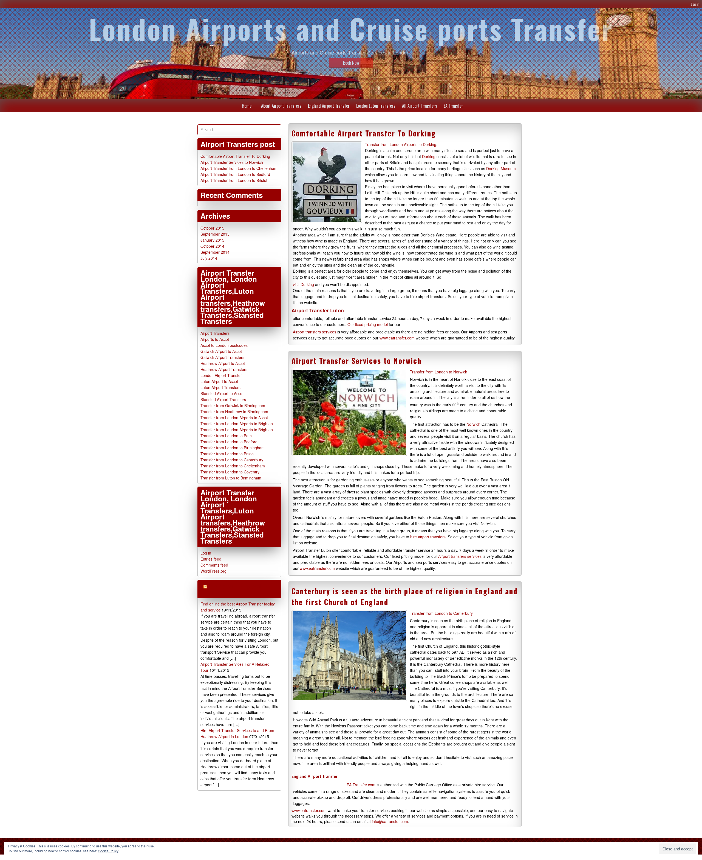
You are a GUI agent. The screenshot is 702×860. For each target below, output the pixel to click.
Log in (695, 4)
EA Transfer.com (361, 784)
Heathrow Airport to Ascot (222, 363)
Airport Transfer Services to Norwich (356, 360)
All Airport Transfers (419, 105)
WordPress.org (213, 571)
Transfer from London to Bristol (227, 453)
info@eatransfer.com (390, 821)
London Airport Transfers (230, 589)
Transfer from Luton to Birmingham (230, 478)
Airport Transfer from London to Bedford (235, 174)
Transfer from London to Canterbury (231, 459)
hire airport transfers (428, 536)
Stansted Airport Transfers (223, 399)
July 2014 (208, 258)
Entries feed (210, 559)
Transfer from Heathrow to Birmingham (234, 411)
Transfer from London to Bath (226, 435)
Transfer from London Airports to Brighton (236, 423)
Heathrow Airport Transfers (223, 369)
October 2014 (212, 246)
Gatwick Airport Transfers (222, 357)
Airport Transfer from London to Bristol (233, 180)
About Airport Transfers (281, 105)
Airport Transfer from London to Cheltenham (239, 168)
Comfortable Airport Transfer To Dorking (363, 133)
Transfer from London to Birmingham (232, 447)
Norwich (473, 424)
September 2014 (215, 252)
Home (246, 105)
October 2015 (212, 228)
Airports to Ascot (214, 339)
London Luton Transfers (375, 105)
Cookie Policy (108, 850)
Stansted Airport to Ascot (222, 393)
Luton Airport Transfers (220, 387)
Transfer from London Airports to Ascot (234, 417)
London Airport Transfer (221, 375)
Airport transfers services (315, 332)
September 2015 (215, 234)
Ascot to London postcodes (224, 345)
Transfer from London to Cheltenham (232, 465)
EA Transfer (453, 105)
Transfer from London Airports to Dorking (400, 144)
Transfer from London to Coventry (229, 472)
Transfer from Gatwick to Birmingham (232, 405)
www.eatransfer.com (397, 338)
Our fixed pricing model (368, 324)
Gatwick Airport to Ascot (221, 351)
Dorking (428, 156)
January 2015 (212, 240)
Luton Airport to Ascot (219, 381)
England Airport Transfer (329, 105)
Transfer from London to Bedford (228, 441)
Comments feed (214, 565)
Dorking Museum (501, 168)
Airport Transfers (215, 333)
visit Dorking (303, 284)
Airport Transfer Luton (317, 310)
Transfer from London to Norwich (438, 372)
